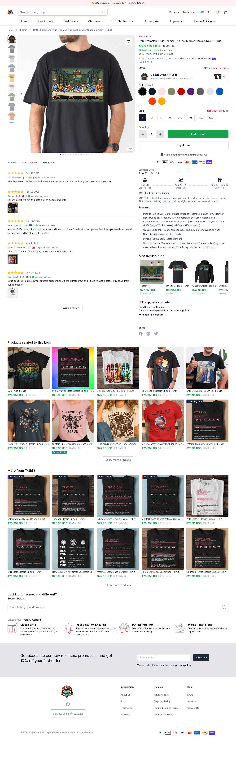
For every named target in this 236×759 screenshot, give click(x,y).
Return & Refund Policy (166, 708)
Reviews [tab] (12, 162)
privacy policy (183, 665)
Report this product (152, 314)
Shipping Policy (162, 701)
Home (23, 21)
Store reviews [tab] (30, 162)
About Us (125, 694)
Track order (189, 12)
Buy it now (183, 145)
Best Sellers (71, 21)
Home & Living (203, 21)
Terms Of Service (163, 714)
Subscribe (201, 657)
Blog (123, 701)
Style (142, 67)
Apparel (174, 21)
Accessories (152, 21)
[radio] (142, 91)
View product (73, 436)
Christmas (94, 21)
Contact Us (193, 708)
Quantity (144, 127)
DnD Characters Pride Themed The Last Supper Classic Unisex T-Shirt (72, 30)
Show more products (118, 459)
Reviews (174, 12)
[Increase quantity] (160, 134)
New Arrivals (45, 21)
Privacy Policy (161, 694)
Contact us (158, 307)
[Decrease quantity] (143, 134)
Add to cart (198, 134)
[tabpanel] (71, 241)
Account (191, 701)
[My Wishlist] (217, 12)
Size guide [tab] (49, 162)
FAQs (190, 694)
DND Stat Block (120, 21)
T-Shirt (23, 30)
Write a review (71, 308)
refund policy (181, 310)
